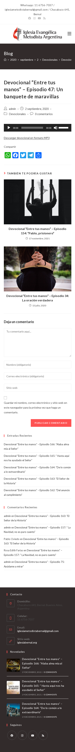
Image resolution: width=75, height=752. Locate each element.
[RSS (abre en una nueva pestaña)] (44, 18)
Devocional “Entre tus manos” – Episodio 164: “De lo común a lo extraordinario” (42, 708)
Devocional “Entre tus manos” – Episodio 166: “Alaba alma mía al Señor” (42, 663)
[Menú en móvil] (69, 33)
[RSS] (43, 735)
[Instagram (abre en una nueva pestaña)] (34, 18)
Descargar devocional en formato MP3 (27, 137)
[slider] (64, 127)
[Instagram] (22, 735)
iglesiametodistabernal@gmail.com (38, 631)
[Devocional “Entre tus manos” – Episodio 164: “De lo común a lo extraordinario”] (13, 709)
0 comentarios (44, 114)
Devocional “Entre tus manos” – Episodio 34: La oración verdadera (37, 298)
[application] (37, 128)
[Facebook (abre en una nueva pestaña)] (30, 18)
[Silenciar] (56, 128)
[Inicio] (5, 59)
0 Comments (50, 672)
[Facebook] (12, 735)
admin (12, 108)
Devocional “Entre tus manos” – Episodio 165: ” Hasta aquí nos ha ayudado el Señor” (43, 685)
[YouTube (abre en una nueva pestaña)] (39, 18)
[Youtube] (32, 735)
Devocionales (17, 114)
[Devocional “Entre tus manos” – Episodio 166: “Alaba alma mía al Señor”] (13, 665)
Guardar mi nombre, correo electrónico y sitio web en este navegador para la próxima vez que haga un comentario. (35, 407)
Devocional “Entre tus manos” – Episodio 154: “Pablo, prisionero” (37, 231)
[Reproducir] (9, 128)
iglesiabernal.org (27, 642)
